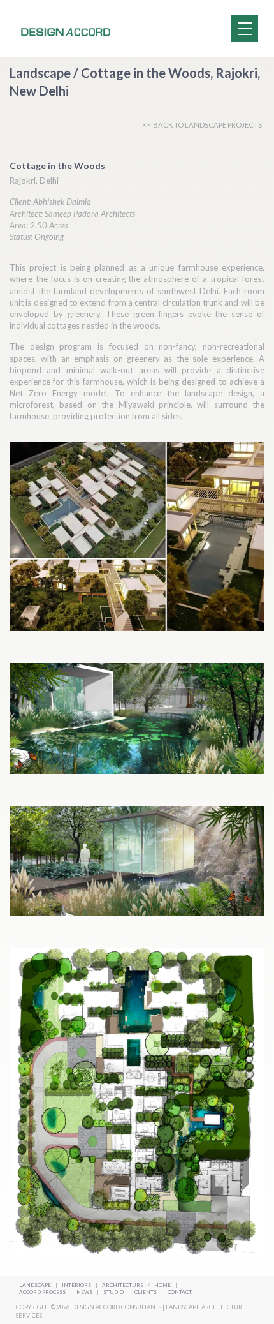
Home (162, 1285)
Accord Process (43, 1292)
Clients (146, 1292)
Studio (114, 1292)
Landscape (35, 1285)
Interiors (76, 1285)
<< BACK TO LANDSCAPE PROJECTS (202, 125)
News (85, 1292)
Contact (180, 1292)
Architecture (123, 1285)
